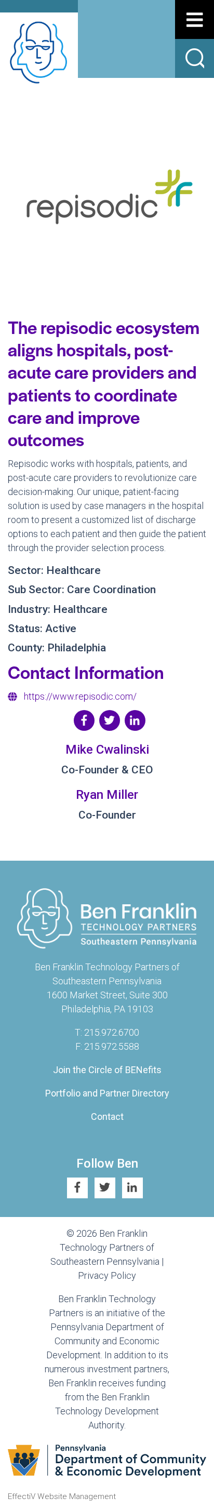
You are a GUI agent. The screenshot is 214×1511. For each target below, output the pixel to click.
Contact (107, 1116)
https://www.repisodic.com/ (80, 696)
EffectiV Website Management (62, 1496)
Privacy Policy (107, 1275)
